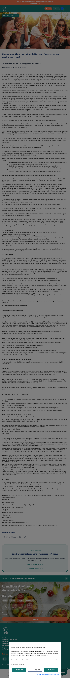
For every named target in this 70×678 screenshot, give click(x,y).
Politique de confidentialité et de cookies (47, 674)
